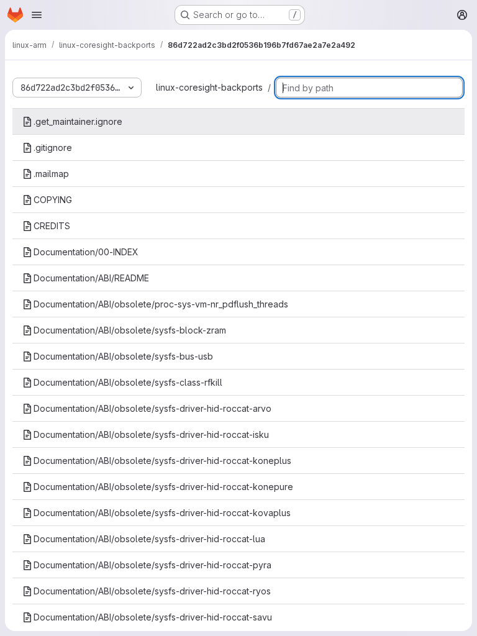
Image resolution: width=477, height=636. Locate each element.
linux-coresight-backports (209, 87)
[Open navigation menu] (37, 15)
